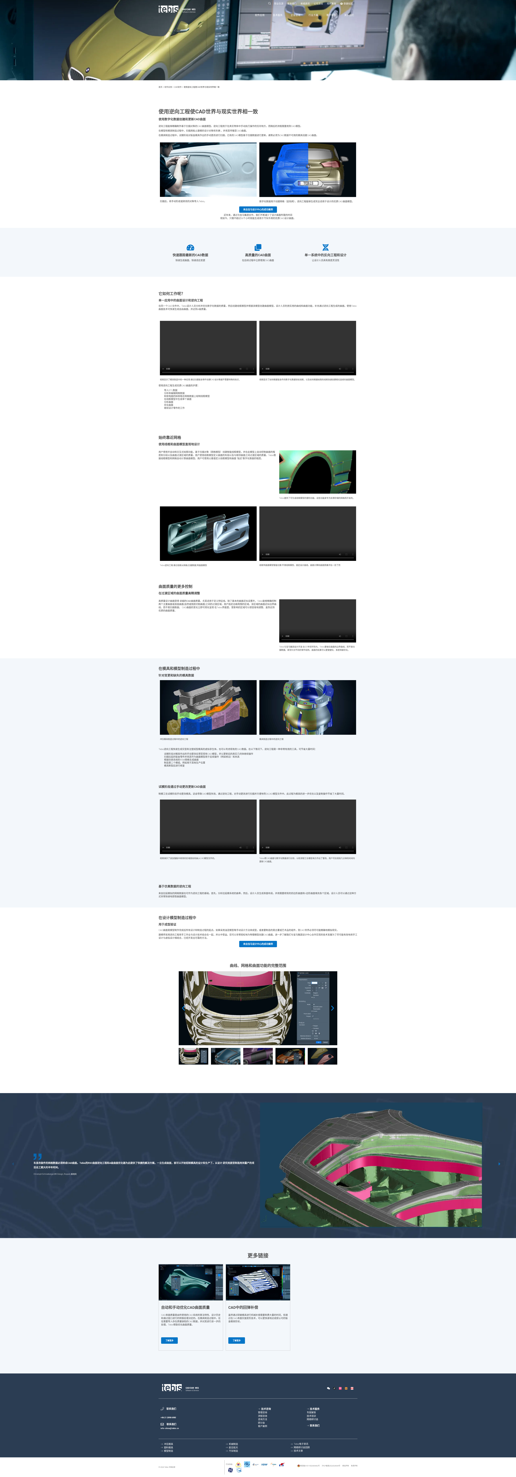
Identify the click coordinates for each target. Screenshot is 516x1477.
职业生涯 (278, 3)
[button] (183, 1008)
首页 (160, 87)
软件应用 (260, 15)
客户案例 (331, 15)
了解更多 (169, 1340)
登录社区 (348, 3)
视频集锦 (331, 3)
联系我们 (292, 3)
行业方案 (313, 15)
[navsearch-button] (269, 3)
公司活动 (318, 3)
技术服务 (277, 15)
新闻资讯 (305, 3)
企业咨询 (295, 15)
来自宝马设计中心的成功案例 (258, 209)
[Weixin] (328, 1388)
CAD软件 (178, 87)
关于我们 (349, 15)
